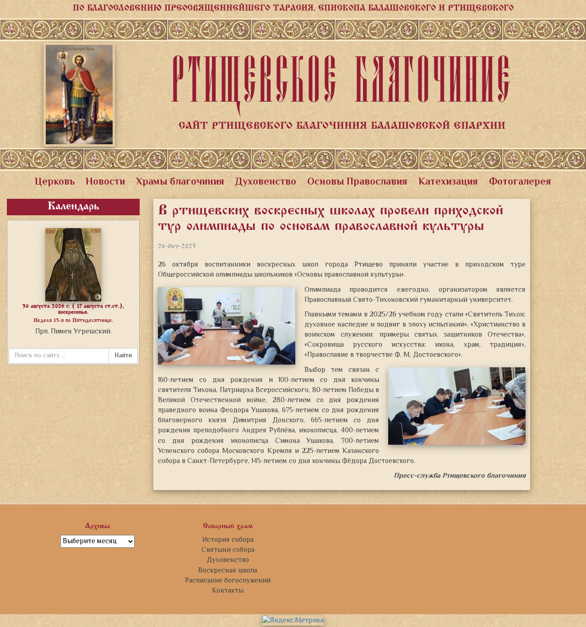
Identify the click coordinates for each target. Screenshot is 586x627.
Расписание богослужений (228, 580)
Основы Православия (357, 182)
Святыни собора (228, 550)
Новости (105, 182)
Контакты (228, 590)
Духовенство (265, 182)
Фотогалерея (520, 182)
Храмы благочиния (180, 182)
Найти (123, 356)
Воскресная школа (227, 570)
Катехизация (448, 182)
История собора (228, 539)
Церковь (55, 182)
